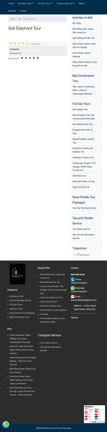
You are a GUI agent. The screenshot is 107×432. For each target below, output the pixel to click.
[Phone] (73, 279)
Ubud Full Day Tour (48, 302)
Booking (12, 11)
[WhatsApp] (73, 288)
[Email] (73, 296)
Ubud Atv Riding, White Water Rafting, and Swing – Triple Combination (22, 380)
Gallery (81, 3)
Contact (22, 11)
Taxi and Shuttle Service (20, 300)
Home (11, 3)
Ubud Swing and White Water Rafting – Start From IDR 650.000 (23, 361)
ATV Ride (44, 314)
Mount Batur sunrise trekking (53, 310)
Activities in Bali (24, 3)
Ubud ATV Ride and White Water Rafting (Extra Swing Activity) (22, 350)
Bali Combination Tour (19, 317)
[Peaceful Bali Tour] (17, 283)
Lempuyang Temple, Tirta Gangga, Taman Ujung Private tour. (53, 290)
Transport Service (64, 3)
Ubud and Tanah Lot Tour (51, 297)
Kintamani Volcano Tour (50, 306)
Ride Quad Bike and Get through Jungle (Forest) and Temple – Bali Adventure (22, 391)
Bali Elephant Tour (16, 53)
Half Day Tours (16, 309)
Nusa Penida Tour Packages (22, 313)
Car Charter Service (49, 343)
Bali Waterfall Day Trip (50, 282)
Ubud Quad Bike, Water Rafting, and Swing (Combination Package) (20, 338)
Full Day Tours (44, 3)
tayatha (68, 428)
